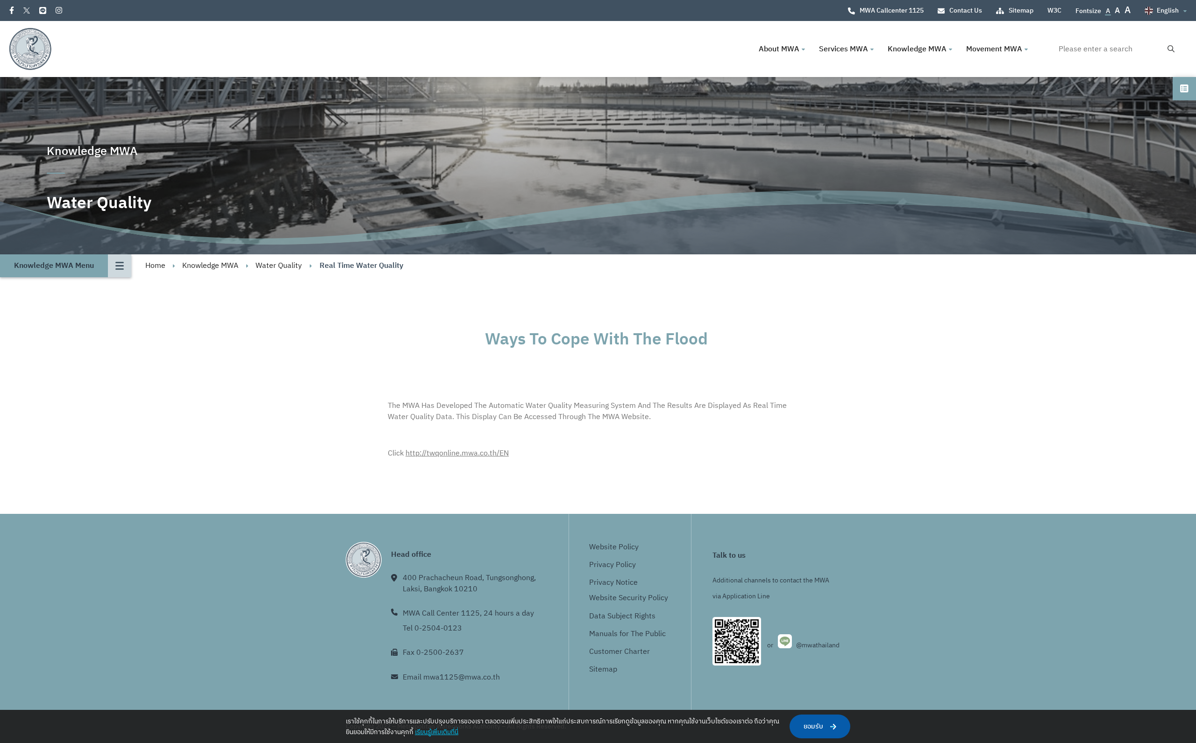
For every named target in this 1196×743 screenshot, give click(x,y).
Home (155, 265)
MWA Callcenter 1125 (892, 10)
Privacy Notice (613, 582)
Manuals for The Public (627, 634)
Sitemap (1021, 10)
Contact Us (965, 10)
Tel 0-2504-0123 (432, 628)
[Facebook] (11, 10)
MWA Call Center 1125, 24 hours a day (468, 613)
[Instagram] (59, 10)
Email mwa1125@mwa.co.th (451, 677)
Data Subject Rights (622, 616)
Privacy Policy (612, 565)
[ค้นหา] (1171, 49)
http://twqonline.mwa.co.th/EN (457, 453)
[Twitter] (26, 10)
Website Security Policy (628, 598)
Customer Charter (619, 651)
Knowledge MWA (210, 265)
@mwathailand (818, 645)
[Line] (42, 10)
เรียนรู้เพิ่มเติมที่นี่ (436, 732)
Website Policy (614, 547)
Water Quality (279, 265)
